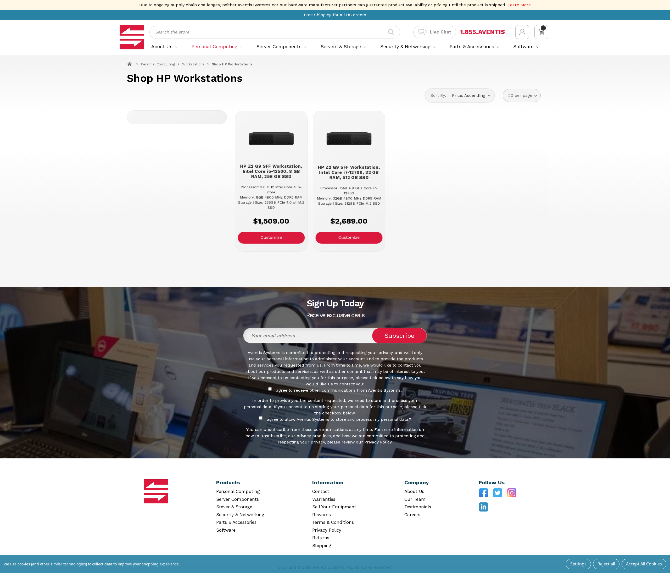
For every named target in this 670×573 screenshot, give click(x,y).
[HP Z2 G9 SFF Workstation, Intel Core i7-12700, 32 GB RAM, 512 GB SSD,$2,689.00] (349, 138)
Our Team (415, 499)
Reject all (606, 564)
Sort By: (438, 95)
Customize (271, 237)
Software (524, 46)
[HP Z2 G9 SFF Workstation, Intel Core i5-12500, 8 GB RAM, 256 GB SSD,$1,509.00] (271, 138)
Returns (320, 537)
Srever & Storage (234, 506)
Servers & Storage (342, 46)
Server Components (279, 46)
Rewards (321, 514)
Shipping (321, 545)
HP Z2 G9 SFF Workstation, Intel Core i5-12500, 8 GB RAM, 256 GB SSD (271, 171)
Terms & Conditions (333, 522)
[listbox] (471, 95)
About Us (162, 46)
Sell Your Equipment (334, 506)
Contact (320, 491)
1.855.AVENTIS (482, 32)
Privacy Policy (326, 530)
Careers (412, 514)
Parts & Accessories (473, 46)
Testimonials (417, 506)
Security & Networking (406, 46)
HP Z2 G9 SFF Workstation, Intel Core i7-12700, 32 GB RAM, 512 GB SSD (349, 172)
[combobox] (274, 32)
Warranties (323, 499)
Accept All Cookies (644, 564)
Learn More (519, 4)
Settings (578, 564)
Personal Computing (215, 46)
